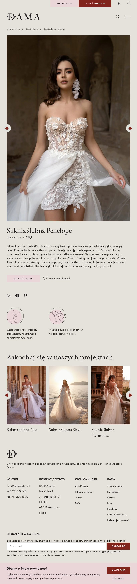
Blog (109, 503)
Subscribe (118, 546)
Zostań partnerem (95, 3)
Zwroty (78, 497)
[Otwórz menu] (127, 17)
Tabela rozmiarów (84, 492)
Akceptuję (118, 570)
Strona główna (13, 29)
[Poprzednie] (7, 128)
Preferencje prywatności (118, 520)
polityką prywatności (112, 551)
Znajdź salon (64, 3)
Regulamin (112, 509)
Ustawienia (118, 578)
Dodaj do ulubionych (59, 278)
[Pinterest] (25, 295)
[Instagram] (8, 295)
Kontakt (110, 497)
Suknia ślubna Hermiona (102, 433)
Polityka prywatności (117, 514)
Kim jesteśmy (113, 492)
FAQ (77, 503)
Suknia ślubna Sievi (65, 430)
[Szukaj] (117, 17)
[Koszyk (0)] (128, 3)
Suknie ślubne (32, 29)
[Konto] (119, 3)
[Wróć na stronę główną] (23, 16)
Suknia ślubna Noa (22, 430)
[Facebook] (17, 295)
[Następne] (130, 128)
